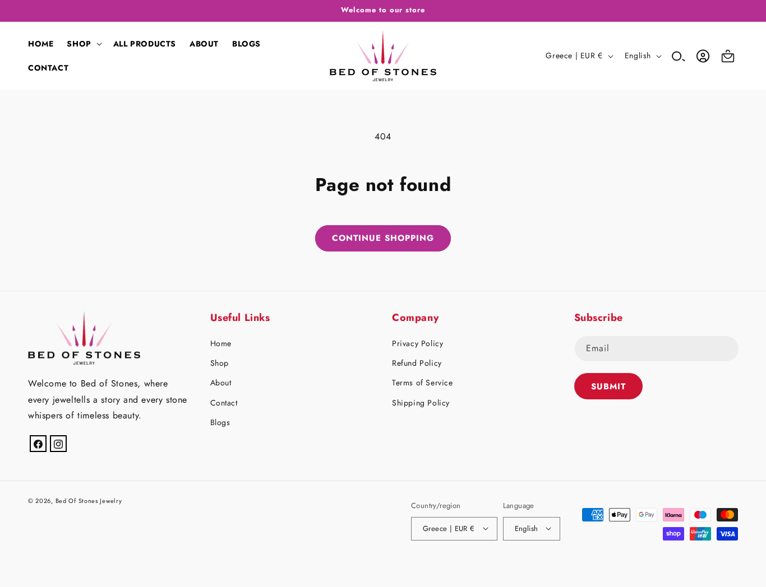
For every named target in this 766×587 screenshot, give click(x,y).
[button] (83, 43)
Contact (224, 402)
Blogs (220, 422)
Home (221, 343)
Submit (608, 386)
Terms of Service (422, 383)
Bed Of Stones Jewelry (89, 500)
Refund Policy (417, 363)
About (221, 383)
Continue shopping (383, 238)
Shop (219, 363)
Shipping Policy (421, 402)
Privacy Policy (417, 343)
